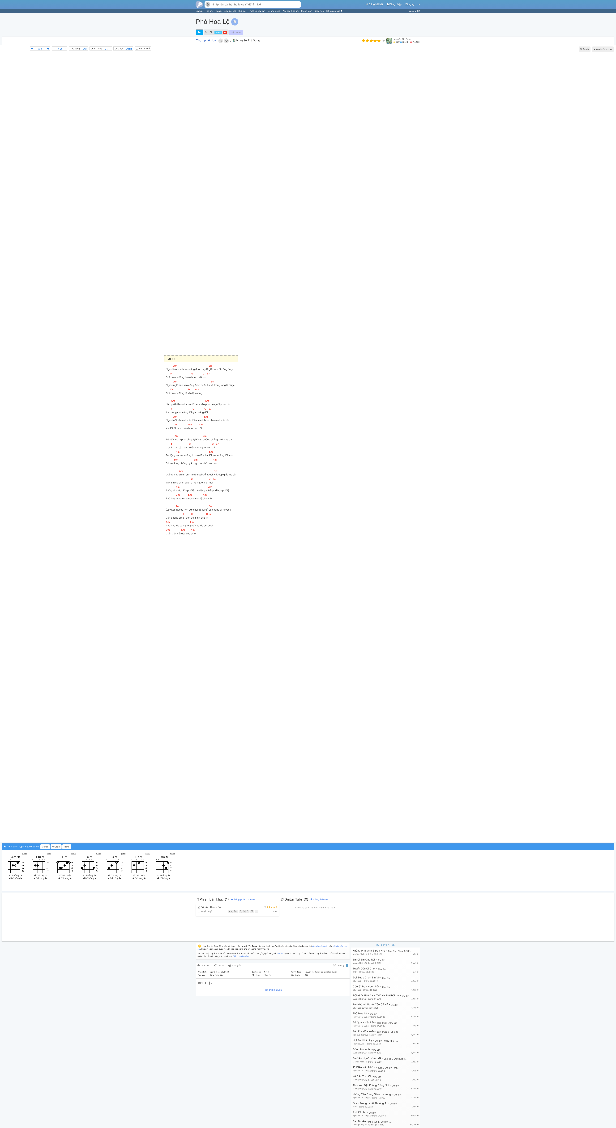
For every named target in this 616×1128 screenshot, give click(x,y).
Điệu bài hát (230, 11)
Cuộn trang (96, 48)
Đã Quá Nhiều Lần (364, 1022)
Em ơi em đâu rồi (364, 959)
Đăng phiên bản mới (244, 899)
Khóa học (319, 11)
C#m (218, 32)
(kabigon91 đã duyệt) (328, 972)
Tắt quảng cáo (333, 11)
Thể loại (242, 11)
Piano (66, 846)
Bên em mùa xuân (364, 1031)
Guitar (45, 846)
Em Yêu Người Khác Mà (367, 1058)
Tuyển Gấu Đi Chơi (364, 968)
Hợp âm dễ (144, 48)
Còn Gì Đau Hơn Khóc (366, 986)
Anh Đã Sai (359, 1112)
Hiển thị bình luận (273, 989)
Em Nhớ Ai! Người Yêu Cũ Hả (370, 1004)
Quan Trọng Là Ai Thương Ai (370, 1103)
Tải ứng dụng (274, 11)
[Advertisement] (556, 21)
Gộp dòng (75, 48)
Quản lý (414, 11)
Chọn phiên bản (207, 40)
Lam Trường (383, 1032)
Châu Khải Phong (406, 951)
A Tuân (379, 1067)
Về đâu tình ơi (362, 1076)
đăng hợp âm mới (319, 946)
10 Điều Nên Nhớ (363, 1067)
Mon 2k (398, 1067)
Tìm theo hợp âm (257, 11)
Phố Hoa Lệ (360, 1013)
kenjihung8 (206, 911)
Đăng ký (410, 4)
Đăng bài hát (376, 4)
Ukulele (56, 846)
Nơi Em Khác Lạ (362, 1040)
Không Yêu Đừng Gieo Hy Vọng (372, 1094)
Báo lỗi (586, 49)
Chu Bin (209, 32)
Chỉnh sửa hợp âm (241, 956)
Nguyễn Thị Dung (247, 40)
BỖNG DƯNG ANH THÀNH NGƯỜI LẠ (376, 995)
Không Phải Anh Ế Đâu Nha (369, 950)
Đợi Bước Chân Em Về (366, 977)
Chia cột (119, 48)
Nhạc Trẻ (267, 975)
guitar (24, 854)
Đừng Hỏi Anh (361, 1049)
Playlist (218, 11)
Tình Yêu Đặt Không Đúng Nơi (371, 1085)
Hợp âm (209, 11)
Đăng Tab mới (320, 899)
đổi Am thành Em (211, 907)
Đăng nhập (395, 4)
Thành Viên (307, 11)
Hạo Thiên (382, 1023)
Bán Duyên (359, 1121)
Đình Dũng (373, 1121)
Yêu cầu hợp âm (290, 11)
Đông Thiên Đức (216, 975)
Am (199, 32)
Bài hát (199, 11)
